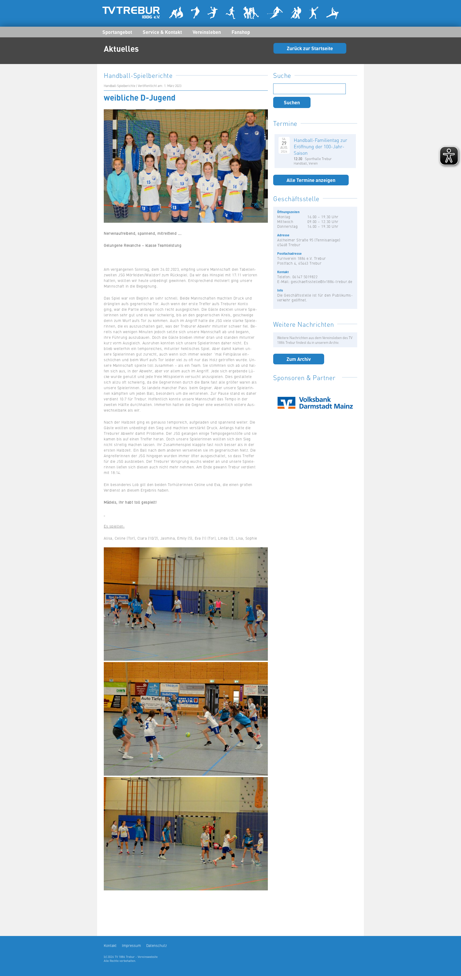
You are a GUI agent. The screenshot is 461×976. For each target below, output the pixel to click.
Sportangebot (117, 31)
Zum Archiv (299, 358)
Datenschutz (156, 945)
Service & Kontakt (162, 31)
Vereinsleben (207, 31)
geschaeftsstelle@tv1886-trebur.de (321, 281)
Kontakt (110, 945)
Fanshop (241, 31)
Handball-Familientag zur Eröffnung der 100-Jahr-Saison (320, 146)
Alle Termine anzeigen (311, 179)
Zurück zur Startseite (310, 48)
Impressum (131, 945)
